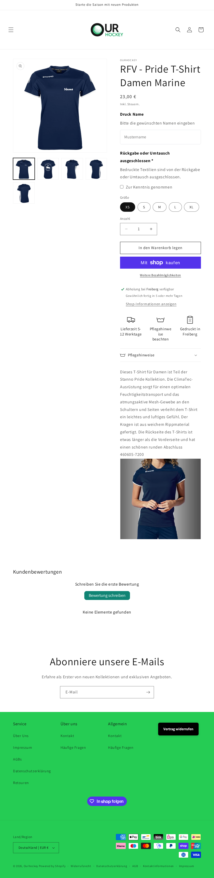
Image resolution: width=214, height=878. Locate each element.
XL (191, 207)
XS (128, 207)
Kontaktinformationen (158, 866)
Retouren (21, 782)
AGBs (17, 759)
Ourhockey (31, 866)
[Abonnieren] (148, 692)
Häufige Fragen (73, 747)
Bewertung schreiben (107, 595)
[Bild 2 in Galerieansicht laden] (48, 169)
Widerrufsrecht (81, 866)
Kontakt (67, 735)
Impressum (22, 747)
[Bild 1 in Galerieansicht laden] (24, 169)
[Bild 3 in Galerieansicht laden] (72, 169)
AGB (135, 866)
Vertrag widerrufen (178, 729)
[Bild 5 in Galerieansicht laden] (24, 193)
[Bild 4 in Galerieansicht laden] (96, 169)
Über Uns (21, 735)
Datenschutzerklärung (32, 771)
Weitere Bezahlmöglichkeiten (160, 275)
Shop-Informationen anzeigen (151, 304)
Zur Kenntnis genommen (149, 187)
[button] (11, 30)
